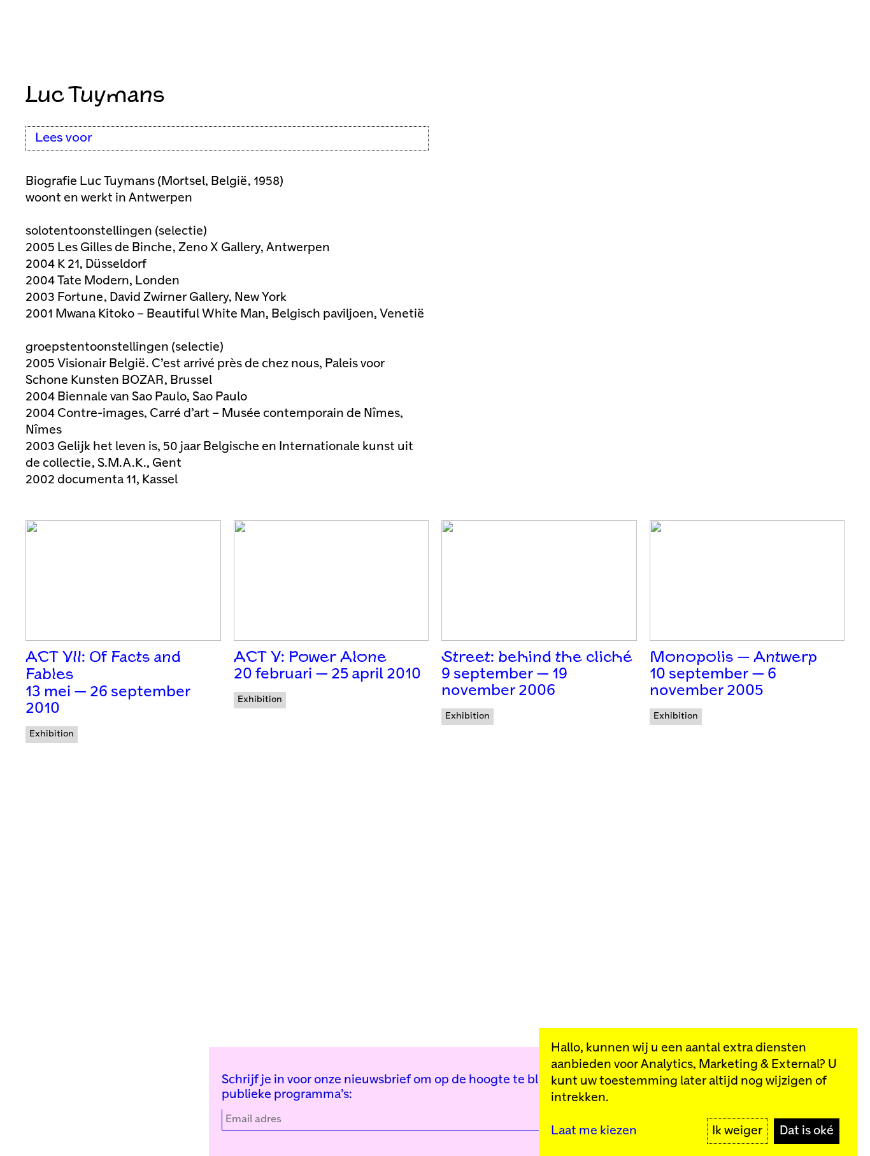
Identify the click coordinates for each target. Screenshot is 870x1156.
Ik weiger (737, 1131)
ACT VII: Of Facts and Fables (103, 666)
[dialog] (698, 1092)
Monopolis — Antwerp (733, 657)
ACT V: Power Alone (310, 657)
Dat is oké (807, 1131)
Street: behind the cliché (536, 657)
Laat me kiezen (594, 1131)
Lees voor (63, 138)
